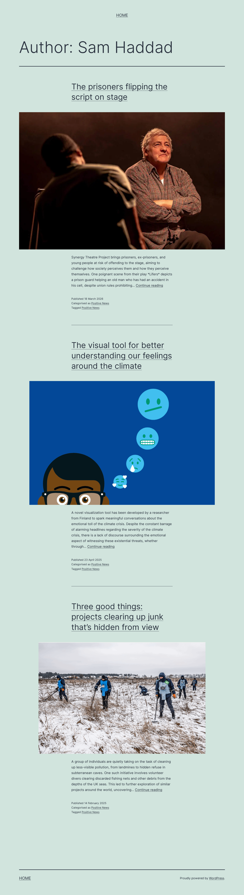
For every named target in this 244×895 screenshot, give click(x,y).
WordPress (216, 878)
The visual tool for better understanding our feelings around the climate (121, 355)
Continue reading (149, 285)
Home (122, 15)
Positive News (100, 303)
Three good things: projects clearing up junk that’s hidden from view (117, 616)
